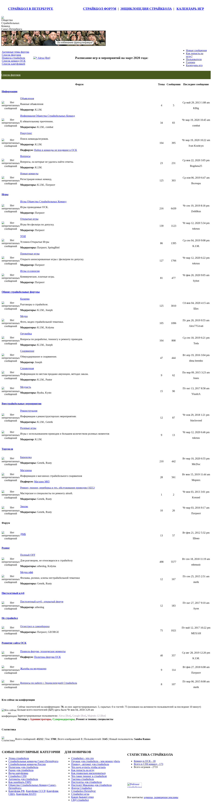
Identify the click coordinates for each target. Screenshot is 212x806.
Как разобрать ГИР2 (19, 782)
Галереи (190, 62)
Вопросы (25, 156)
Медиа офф (26, 572)
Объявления (27, 98)
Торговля (7, 449)
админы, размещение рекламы (161, 797)
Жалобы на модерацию (33, 668)
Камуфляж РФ (16, 791)
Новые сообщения (196, 50)
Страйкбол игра (80, 794)
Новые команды (29, 173)
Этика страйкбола (18, 758)
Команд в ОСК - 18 (145, 761)
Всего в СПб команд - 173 (148, 764)
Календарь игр (194, 65)
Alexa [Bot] (43, 57)
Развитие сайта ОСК (14, 642)
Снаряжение (27, 351)
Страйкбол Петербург (83, 791)
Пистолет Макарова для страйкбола (91, 785)
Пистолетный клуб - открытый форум (41, 601)
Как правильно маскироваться (88, 773)
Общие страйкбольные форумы (21, 291)
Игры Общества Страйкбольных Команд (43, 201)
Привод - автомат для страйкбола (90, 764)
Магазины (26, 470)
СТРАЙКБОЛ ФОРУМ (99, 8)
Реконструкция (28, 410)
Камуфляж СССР (35, 791)
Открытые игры (29, 218)
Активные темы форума (15, 51)
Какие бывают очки (82, 797)
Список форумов (11, 54)
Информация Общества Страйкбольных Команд (47, 115)
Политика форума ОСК (47, 657)
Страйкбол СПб (17, 776)
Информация (9, 91)
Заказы (24, 506)
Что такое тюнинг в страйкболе (89, 776)
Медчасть (25, 387)
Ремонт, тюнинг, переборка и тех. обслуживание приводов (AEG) (57, 487)
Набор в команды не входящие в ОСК (55, 150)
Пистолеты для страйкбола (86, 782)
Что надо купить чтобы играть (88, 767)
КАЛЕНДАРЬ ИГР (190, 8)
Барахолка (26, 457)
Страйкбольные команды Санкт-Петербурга (33, 761)
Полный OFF (27, 554)
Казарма (24, 298)
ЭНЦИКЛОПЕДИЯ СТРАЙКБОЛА (146, 8)
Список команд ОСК (14, 60)
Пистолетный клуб (13, 593)
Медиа (24, 316)
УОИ (23, 236)
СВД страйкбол (80, 800)
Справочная (27, 368)
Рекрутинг (26, 133)
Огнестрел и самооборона (35, 626)
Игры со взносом (30, 271)
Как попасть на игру (82, 770)
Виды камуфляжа (18, 773)
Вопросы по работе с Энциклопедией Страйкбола (48, 683)
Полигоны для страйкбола (23, 767)
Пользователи (194, 59)
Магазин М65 (42, 481)
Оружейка (26, 333)
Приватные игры (30, 253)
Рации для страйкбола (20, 770)
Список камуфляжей (13, 63)
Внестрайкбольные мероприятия (21, 403)
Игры (5, 194)
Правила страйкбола (13, 57)
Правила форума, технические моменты (43, 651)
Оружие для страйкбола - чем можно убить (95, 761)
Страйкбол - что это (82, 758)
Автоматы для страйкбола (23, 779)
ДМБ (23, 534)
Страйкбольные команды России (27, 764)
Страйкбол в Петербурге (30, 8)
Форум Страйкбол (81, 788)
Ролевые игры (28, 428)
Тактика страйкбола (82, 779)
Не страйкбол (10, 618)
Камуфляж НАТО (26, 794)
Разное (6, 547)
